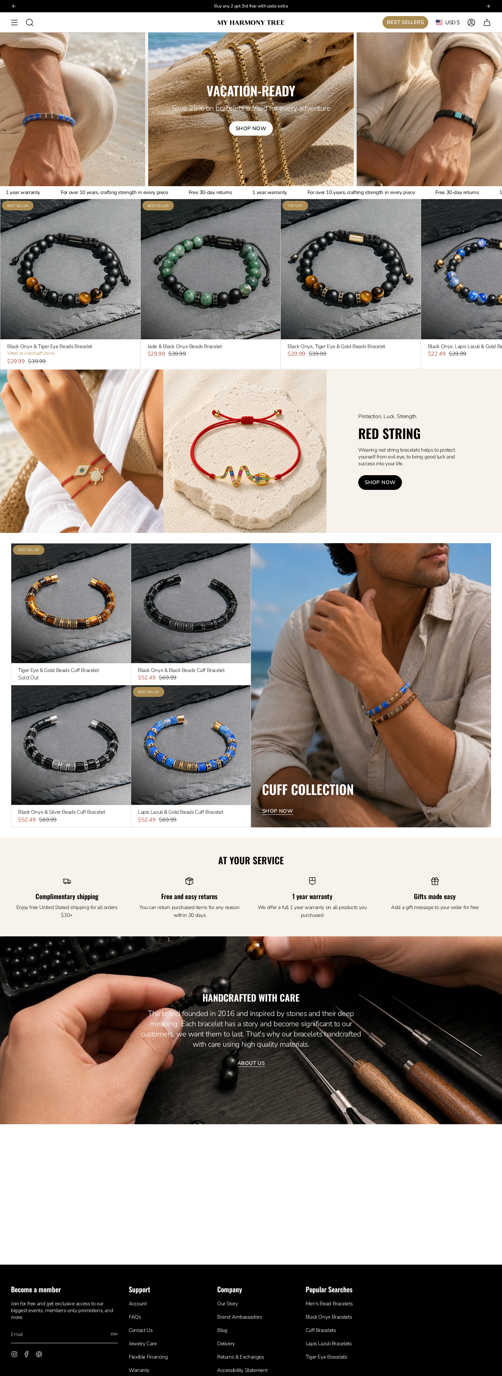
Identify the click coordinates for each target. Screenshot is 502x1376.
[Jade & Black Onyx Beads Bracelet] (211, 269)
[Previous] (14, 6)
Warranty (139, 1370)
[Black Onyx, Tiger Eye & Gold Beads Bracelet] (351, 269)
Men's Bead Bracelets (329, 1303)
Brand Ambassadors (239, 1316)
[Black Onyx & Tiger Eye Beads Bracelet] (70, 269)
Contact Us (140, 1330)
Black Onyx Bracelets (329, 1316)
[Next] (488, 6)
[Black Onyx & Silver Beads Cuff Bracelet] (71, 745)
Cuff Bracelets (321, 1330)
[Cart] (487, 22)
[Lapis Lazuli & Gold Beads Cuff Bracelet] (191, 745)
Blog (222, 1330)
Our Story (227, 1303)
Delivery (226, 1343)
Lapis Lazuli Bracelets (329, 1343)
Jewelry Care (142, 1343)
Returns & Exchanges (240, 1356)
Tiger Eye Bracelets (326, 1356)
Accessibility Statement (242, 1370)
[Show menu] (14, 22)
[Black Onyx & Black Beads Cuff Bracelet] (191, 603)
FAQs (135, 1316)
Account (138, 1303)
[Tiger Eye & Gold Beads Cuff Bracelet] (71, 603)
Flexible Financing (148, 1356)
